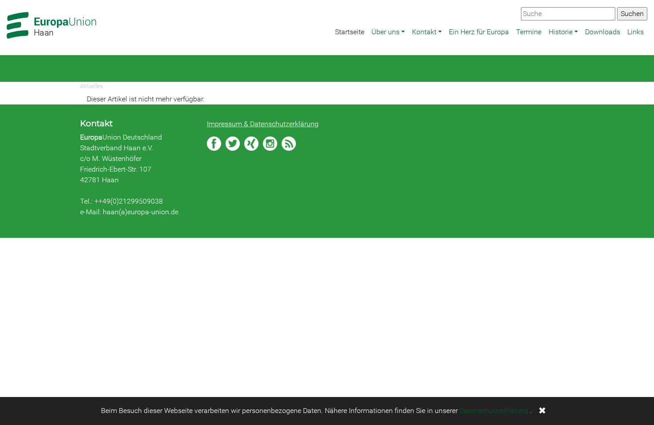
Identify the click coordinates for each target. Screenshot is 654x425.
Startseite (349, 32)
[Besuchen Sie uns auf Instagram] (270, 143)
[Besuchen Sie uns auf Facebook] (214, 143)
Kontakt (424, 32)
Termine (528, 32)
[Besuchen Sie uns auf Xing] (251, 143)
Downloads (602, 32)
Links (635, 32)
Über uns (385, 32)
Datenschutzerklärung (494, 410)
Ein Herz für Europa (479, 32)
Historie (561, 32)
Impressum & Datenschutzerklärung (263, 124)
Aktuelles (91, 86)
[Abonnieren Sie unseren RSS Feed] (289, 143)
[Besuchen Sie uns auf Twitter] (233, 143)
